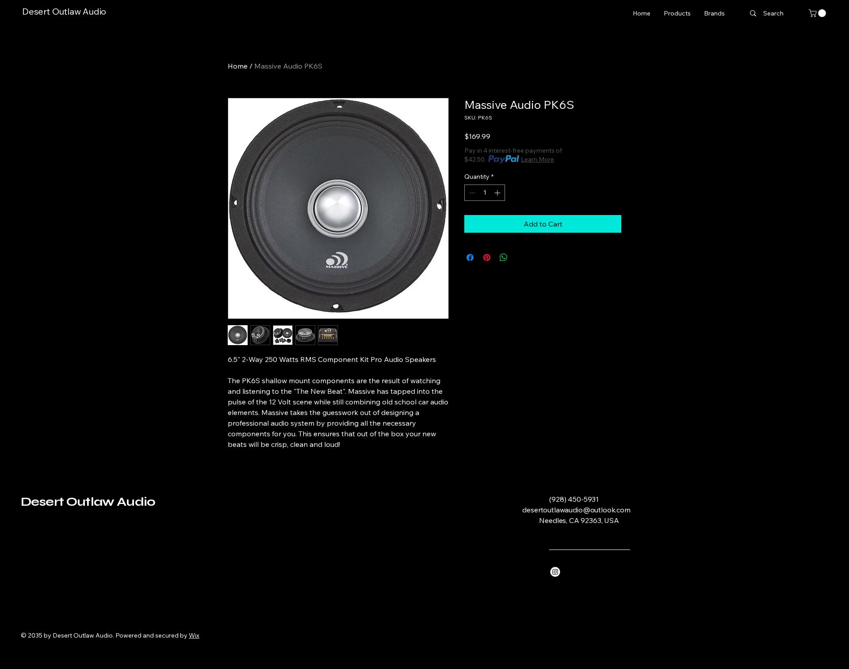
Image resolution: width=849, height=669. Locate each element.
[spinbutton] (485, 192)
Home (238, 66)
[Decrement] (471, 192)
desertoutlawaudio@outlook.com (576, 509)
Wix (194, 635)
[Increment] (498, 192)
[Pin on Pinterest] (487, 257)
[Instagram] (555, 572)
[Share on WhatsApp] (503, 257)
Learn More (537, 159)
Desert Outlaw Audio (64, 11)
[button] (818, 13)
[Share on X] (520, 257)
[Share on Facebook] (470, 257)
